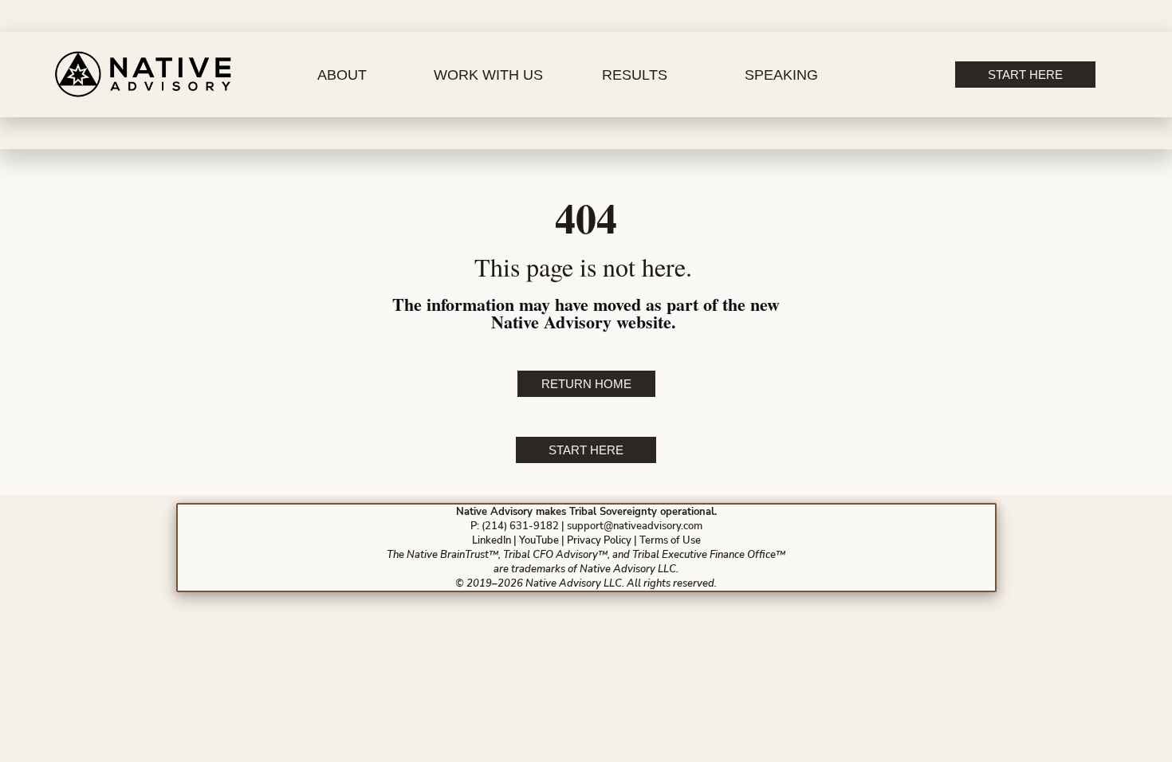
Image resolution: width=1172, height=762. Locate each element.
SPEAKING (781, 75)
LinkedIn (491, 540)
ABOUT (342, 75)
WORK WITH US (488, 75)
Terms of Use (670, 540)
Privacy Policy (599, 540)
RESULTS (634, 75)
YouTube (539, 540)
